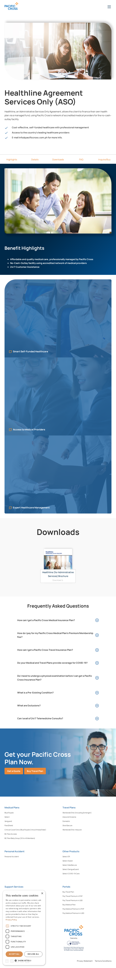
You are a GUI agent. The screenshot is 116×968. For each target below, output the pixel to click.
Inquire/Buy (104, 159)
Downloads (58, 159)
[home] (16, 7)
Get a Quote (13, 771)
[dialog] (24, 927)
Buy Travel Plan (35, 771)
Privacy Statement (85, 961)
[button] (108, 6)
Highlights (11, 159)
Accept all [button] (14, 954)
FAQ (81, 159)
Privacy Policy (11, 919)
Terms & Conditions (103, 961)
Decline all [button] (33, 954)
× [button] (42, 893)
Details (34, 159)
